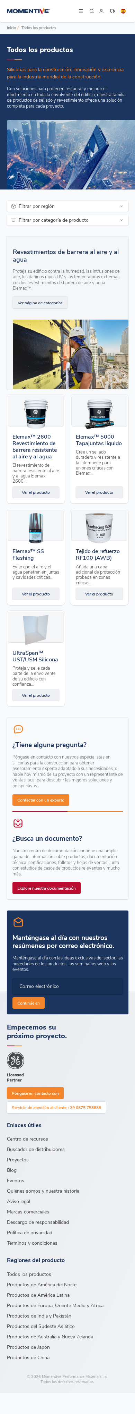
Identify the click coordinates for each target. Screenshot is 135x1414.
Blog (12, 1170)
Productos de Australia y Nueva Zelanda (50, 1336)
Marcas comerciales (28, 1211)
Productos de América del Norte (41, 1284)
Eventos (15, 1180)
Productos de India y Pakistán (39, 1315)
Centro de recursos (27, 1138)
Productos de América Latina (38, 1295)
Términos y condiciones (32, 1242)
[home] (42, 11)
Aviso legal (18, 1201)
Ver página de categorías (40, 302)
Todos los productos (38, 27)
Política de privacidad (29, 1232)
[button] (81, 11)
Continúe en (28, 1003)
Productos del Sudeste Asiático (41, 1326)
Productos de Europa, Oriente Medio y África (55, 1305)
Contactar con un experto (40, 800)
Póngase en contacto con (35, 1093)
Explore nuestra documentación (46, 888)
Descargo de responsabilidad (38, 1222)
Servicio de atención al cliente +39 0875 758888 (56, 1107)
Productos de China (28, 1357)
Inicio (11, 27)
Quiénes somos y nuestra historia (43, 1190)
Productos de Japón (28, 1347)
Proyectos (18, 1159)
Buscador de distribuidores (36, 1149)
